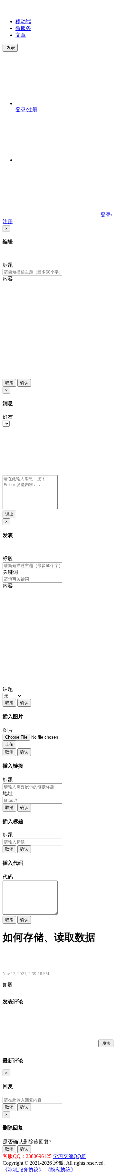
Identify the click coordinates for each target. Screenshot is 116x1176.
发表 (11, 47)
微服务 (23, 28)
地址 (8, 793)
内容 (8, 278)
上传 (9, 744)
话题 (8, 689)
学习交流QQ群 (69, 1156)
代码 (8, 877)
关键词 (10, 572)
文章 (20, 35)
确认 (24, 382)
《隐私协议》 (60, 1169)
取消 (9, 382)
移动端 (23, 21)
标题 (8, 265)
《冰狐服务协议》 (23, 1169)
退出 (9, 514)
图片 (8, 730)
